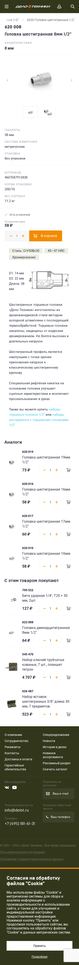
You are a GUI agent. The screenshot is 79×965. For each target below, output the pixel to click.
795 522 (27, 590)
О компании (13, 735)
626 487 (27, 691)
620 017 (27, 516)
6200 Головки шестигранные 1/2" (51, 20)
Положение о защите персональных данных (31, 859)
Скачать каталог (55, 769)
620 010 (27, 548)
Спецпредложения (56, 735)
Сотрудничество (16, 741)
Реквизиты (13, 747)
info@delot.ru (17, 810)
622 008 (27, 622)
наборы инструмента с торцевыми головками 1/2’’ (38, 420)
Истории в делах (54, 747)
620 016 (27, 484)
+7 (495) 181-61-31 (20, 823)
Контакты (12, 753)
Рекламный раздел (56, 763)
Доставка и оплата (18, 759)
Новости (49, 741)
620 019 (27, 451)
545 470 (27, 654)
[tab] (30, 112)
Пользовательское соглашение (22, 852)
